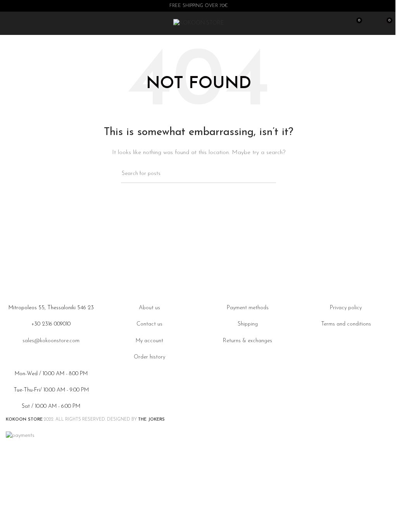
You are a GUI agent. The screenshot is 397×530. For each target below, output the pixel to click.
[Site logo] (198, 23)
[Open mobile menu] (9, 23)
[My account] (372, 23)
